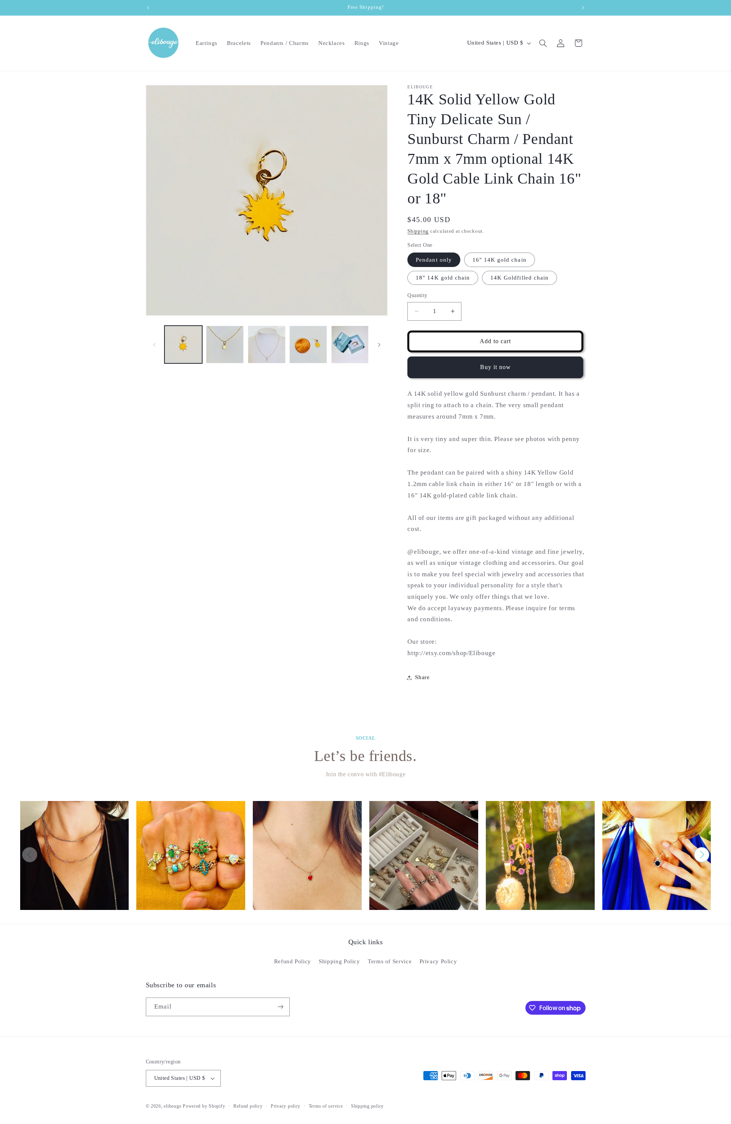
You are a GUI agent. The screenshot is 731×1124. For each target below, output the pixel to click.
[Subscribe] (280, 1007)
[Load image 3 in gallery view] (267, 344)
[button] (543, 43)
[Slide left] (154, 344)
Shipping (418, 231)
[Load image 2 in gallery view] (225, 344)
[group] (74, 855)
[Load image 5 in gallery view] (350, 344)
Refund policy (248, 1106)
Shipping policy (367, 1106)
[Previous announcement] (148, 7)
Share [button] (422, 677)
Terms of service (326, 1106)
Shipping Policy (339, 961)
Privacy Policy (438, 961)
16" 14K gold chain (499, 260)
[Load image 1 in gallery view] (183, 344)
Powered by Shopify (204, 1106)
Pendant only (434, 260)
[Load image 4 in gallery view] (308, 344)
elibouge (172, 1106)
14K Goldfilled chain (519, 278)
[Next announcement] (583, 7)
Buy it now (495, 367)
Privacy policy (285, 1106)
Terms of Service (390, 961)
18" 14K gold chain (443, 278)
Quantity (417, 295)
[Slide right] (379, 344)
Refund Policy (292, 961)
